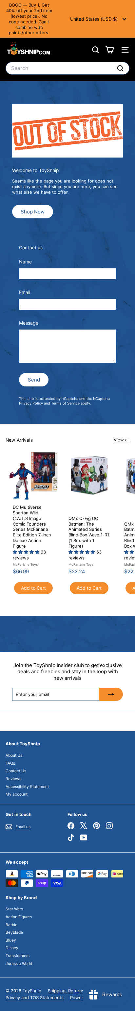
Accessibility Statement (27, 786)
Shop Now (33, 212)
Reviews (13, 778)
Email (24, 292)
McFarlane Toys (25, 564)
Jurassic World (19, 963)
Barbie (11, 924)
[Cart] (109, 50)
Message (28, 323)
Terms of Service (65, 403)
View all (121, 439)
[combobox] (67, 68)
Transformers (17, 955)
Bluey (11, 940)
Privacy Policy (31, 403)
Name (25, 261)
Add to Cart (33, 588)
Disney (12, 947)
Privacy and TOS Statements (35, 997)
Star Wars (14, 908)
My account (17, 794)
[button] (27, 552)
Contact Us (16, 770)
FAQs (10, 763)
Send (34, 380)
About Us (14, 755)
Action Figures (19, 916)
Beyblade (14, 932)
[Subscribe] (111, 694)
